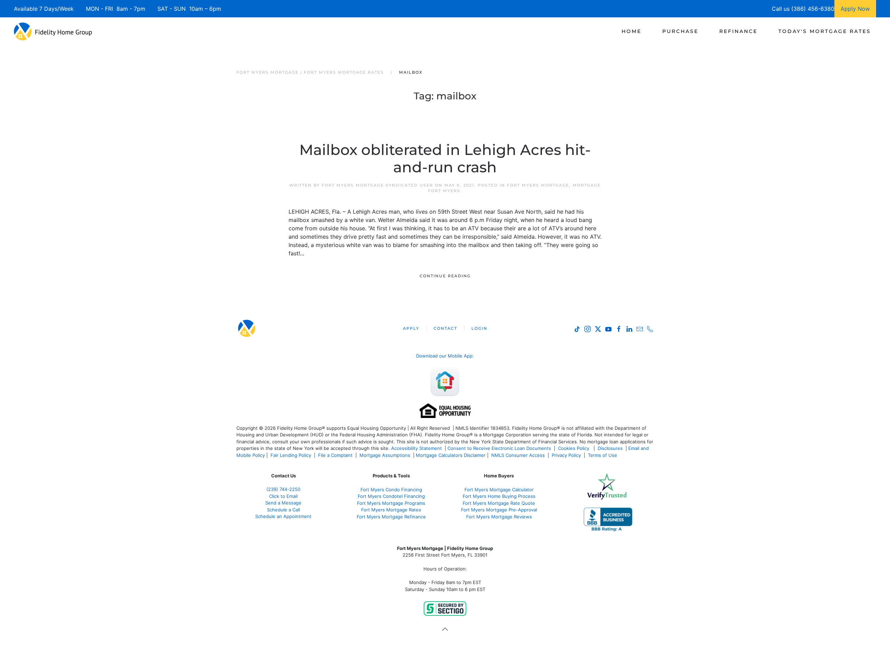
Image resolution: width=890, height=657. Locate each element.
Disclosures (610, 448)
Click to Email (283, 496)
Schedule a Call (283, 509)
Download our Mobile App (444, 356)
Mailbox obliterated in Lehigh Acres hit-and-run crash (445, 158)
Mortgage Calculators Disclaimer (451, 455)
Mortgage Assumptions (384, 455)
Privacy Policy (566, 455)
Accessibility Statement (416, 448)
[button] (445, 629)
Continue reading (445, 275)
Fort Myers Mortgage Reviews (499, 516)
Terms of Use (603, 455)
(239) (283, 489)
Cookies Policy (574, 448)
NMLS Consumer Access (518, 455)
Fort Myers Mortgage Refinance (391, 516)
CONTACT (445, 328)
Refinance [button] (738, 31)
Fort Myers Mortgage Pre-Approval (499, 509)
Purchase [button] (680, 31)
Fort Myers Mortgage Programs (391, 503)
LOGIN (479, 328)
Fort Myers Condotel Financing (391, 496)
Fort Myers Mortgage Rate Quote (499, 503)
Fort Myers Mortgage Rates (391, 509)
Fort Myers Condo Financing (391, 489)
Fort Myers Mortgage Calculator (499, 489)
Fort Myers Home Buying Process (499, 496)
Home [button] (631, 31)
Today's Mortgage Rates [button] (824, 31)
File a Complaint (336, 455)
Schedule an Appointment (283, 516)
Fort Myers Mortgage (538, 185)
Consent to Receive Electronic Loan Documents (499, 448)
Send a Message (283, 503)
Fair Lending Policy (290, 455)
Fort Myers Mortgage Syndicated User (377, 185)
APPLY (411, 328)
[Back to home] (53, 31)
